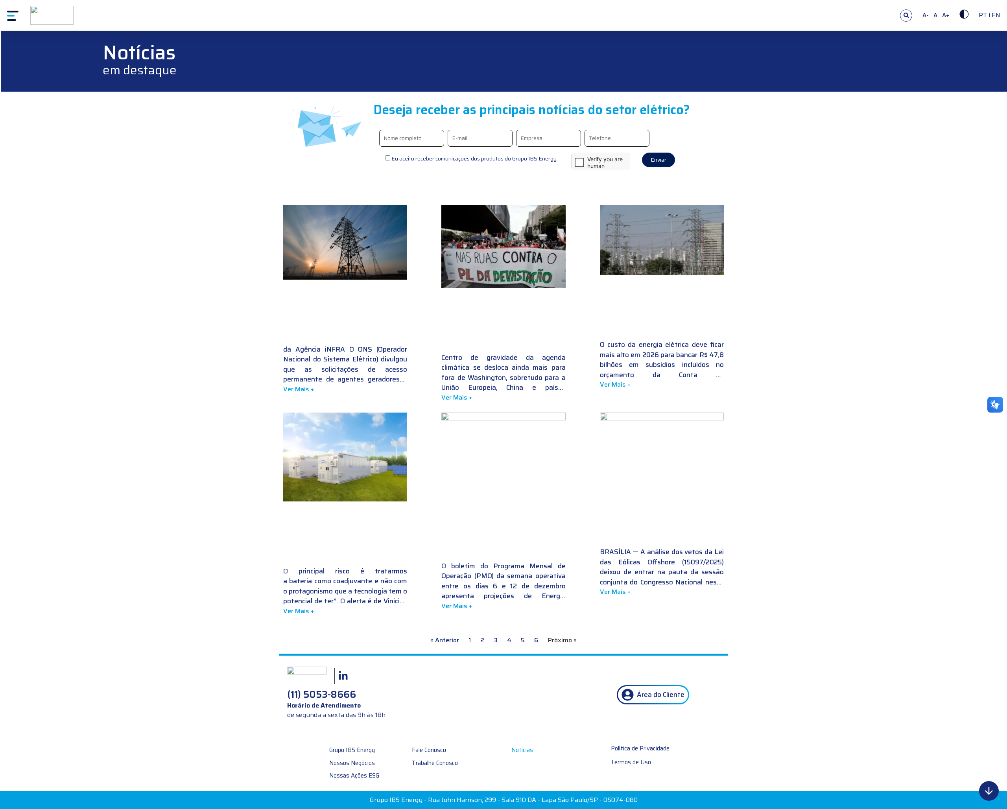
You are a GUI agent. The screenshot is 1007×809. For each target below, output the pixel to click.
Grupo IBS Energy (352, 750)
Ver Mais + (298, 389)
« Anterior (444, 640)
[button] (906, 15)
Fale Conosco (429, 750)
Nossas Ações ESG (354, 775)
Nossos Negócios (352, 763)
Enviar (658, 159)
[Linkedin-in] (343, 676)
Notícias (522, 750)
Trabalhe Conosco (435, 763)
